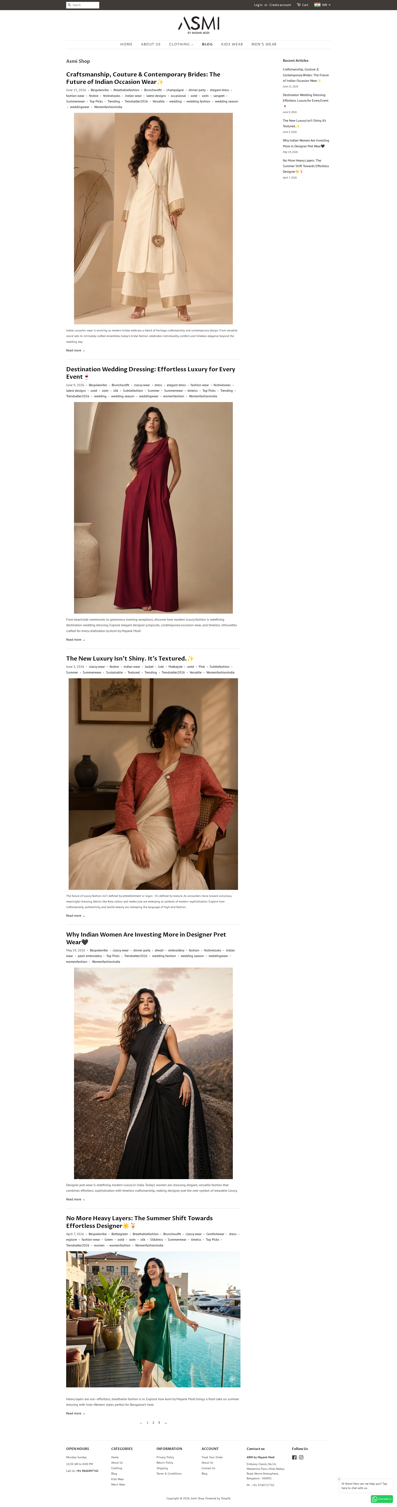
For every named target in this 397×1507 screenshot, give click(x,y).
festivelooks (111, 96)
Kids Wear (232, 44)
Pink (202, 666)
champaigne (175, 90)
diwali (159, 950)
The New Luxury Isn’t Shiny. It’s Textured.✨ (130, 659)
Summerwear (75, 101)
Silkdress (156, 1239)
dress (158, 385)
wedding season (226, 101)
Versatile (159, 101)
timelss (193, 390)
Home (126, 44)
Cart (305, 5)
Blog (207, 44)
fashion (194, 950)
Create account (280, 5)
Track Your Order (212, 1457)
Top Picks (96, 101)
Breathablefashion (126, 90)
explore (71, 1239)
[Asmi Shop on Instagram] (301, 1458)
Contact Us (208, 1468)
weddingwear (79, 107)
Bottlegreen (119, 1234)
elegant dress (219, 90)
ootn (205, 96)
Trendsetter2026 (136, 101)
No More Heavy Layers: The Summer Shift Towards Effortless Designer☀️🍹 (139, 1222)
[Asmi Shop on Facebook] (294, 1458)
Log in (258, 5)
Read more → (75, 350)
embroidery (176, 950)
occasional (178, 96)
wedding (175, 101)
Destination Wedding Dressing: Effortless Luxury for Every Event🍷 (150, 373)
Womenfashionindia (108, 107)
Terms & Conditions (169, 1473)
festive (93, 96)
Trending (114, 101)
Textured (134, 672)
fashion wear (75, 96)
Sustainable (114, 672)
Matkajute (176, 666)
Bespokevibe (100, 90)
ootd (194, 96)
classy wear (142, 385)
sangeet (219, 96)
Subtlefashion (133, 390)
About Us (151, 44)
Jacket (149, 666)
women (99, 1245)
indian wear (133, 96)
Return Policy (165, 1462)
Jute (161, 666)
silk (115, 390)
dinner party (197, 90)
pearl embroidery (90, 956)
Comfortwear (215, 1234)
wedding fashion (198, 101)
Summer (153, 390)
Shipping (162, 1468)
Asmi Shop (197, 1498)
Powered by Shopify (218, 1498)
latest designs (156, 96)
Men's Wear (264, 44)
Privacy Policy (165, 1457)
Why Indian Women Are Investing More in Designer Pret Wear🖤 (146, 938)
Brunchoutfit (153, 90)
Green (109, 1239)
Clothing (180, 44)
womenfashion (173, 396)
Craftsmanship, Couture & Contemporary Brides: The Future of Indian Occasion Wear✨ (143, 78)
